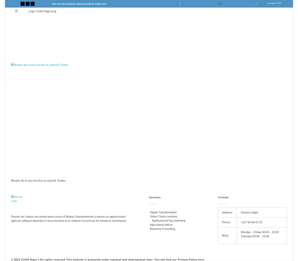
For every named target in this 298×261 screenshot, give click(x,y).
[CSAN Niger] (19, 203)
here (201, 259)
